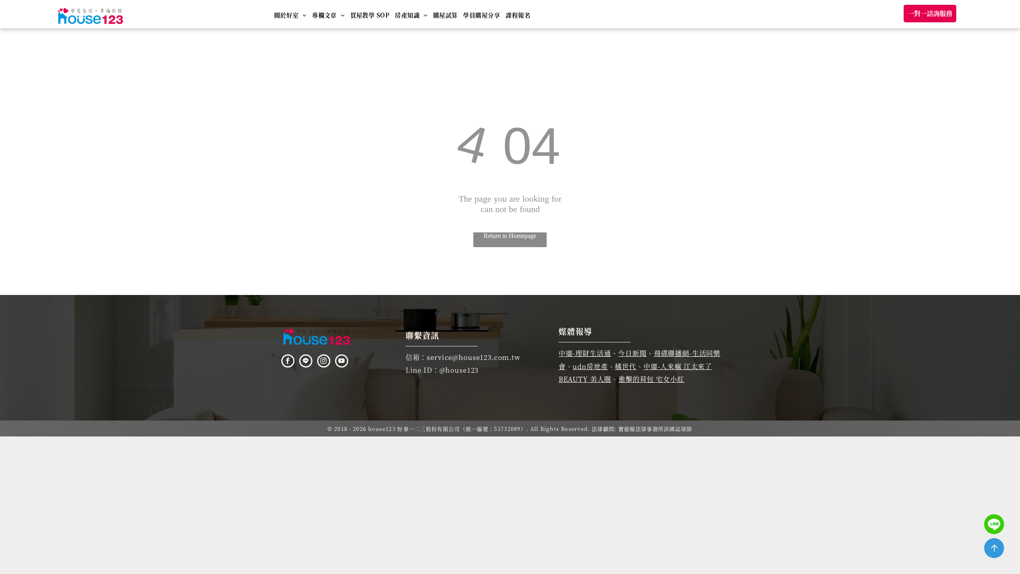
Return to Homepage (510, 235)
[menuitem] (290, 15)
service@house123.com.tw (473, 357)
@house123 (459, 370)
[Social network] (305, 362)
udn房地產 (590, 366)
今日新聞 (632, 353)
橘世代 (625, 366)
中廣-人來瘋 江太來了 (677, 366)
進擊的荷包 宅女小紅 (651, 379)
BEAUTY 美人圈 (585, 379)
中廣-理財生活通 (585, 353)
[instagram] (323, 362)
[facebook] (287, 362)
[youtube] (341, 362)
